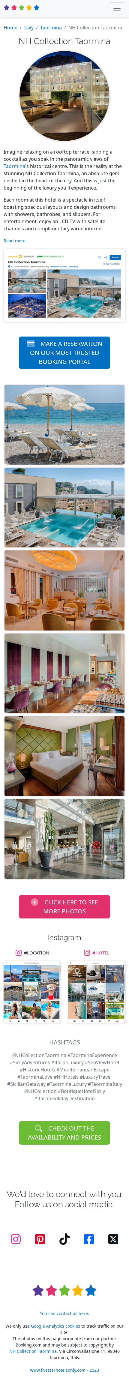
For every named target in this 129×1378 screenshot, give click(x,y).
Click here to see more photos (70, 906)
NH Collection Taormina (33, 1351)
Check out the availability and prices (64, 1132)
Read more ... (17, 241)
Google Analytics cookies (55, 1326)
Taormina (51, 27)
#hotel (101, 953)
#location (36, 953)
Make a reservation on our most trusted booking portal (66, 353)
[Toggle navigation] (117, 8)
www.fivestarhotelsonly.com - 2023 (64, 1370)
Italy (29, 27)
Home (10, 27)
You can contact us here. (64, 1313)
